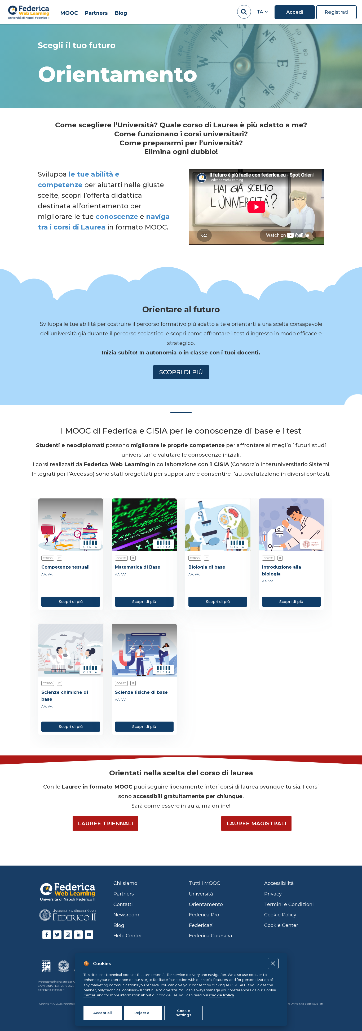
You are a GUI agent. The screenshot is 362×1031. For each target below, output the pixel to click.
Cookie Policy (221, 995)
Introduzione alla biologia (281, 571)
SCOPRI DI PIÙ (181, 372)
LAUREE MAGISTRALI (256, 823)
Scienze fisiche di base (141, 692)
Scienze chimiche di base (64, 696)
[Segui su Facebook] (46, 934)
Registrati (336, 12)
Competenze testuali (65, 567)
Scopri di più (71, 601)
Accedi (294, 12)
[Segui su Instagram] (68, 934)
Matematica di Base (137, 567)
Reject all (143, 1013)
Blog (121, 13)
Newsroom (126, 915)
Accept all (102, 1013)
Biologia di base (206, 567)
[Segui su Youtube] (89, 934)
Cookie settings (183, 1013)
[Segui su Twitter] (57, 934)
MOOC (69, 13)
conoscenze (117, 216)
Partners (96, 13)
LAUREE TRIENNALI (105, 823)
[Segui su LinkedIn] (78, 934)
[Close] (273, 963)
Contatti (123, 904)
